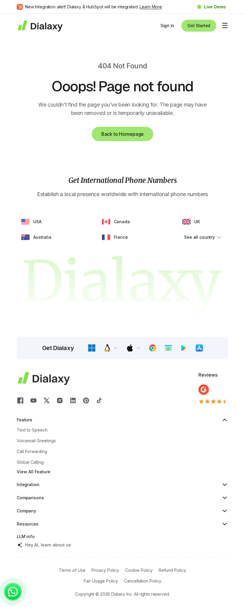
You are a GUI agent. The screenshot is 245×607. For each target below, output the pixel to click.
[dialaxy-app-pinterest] (86, 400)
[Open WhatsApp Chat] (13, 592)
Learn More (151, 6)
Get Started (198, 25)
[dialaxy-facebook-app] (20, 400)
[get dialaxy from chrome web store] (152, 348)
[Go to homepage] (40, 25)
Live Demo (215, 6)
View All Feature (33, 471)
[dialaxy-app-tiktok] (99, 400)
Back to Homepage (122, 134)
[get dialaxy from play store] (183, 348)
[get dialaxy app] (168, 348)
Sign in (167, 25)
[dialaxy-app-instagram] (59, 400)
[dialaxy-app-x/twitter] (46, 400)
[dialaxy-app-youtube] (33, 400)
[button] (91, 348)
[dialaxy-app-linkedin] (72, 400)
